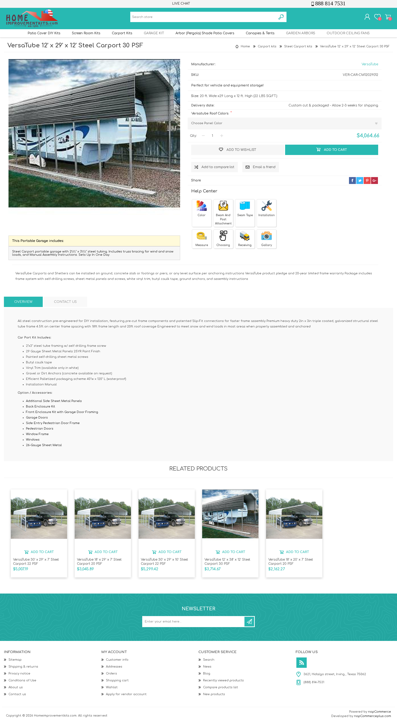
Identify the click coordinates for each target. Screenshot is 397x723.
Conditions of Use (22, 680)
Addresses (114, 666)
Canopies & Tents (260, 33)
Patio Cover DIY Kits (44, 33)
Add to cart (42, 552)
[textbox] (203, 17)
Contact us (17, 694)
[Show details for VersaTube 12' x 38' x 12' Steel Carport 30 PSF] (230, 517)
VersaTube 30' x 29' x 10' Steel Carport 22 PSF (164, 561)
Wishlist (112, 687)
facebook (352, 180)
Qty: (193, 136)
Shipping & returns (23, 666)
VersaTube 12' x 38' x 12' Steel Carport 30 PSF (227, 561)
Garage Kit (154, 33)
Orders (111, 673)
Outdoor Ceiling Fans (348, 33)
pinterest (367, 180)
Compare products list (220, 687)
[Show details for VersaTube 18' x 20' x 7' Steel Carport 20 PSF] (294, 517)
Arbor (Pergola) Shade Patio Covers (205, 33)
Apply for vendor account (126, 694)
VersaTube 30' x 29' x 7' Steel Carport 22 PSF (36, 561)
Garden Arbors (300, 33)
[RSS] (301, 662)
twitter (359, 180)
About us (16, 687)
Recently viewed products (223, 680)
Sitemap (15, 659)
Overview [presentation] (23, 302)
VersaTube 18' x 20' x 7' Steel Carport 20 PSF (290, 561)
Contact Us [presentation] (65, 302)
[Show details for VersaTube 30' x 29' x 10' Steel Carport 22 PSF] (167, 517)
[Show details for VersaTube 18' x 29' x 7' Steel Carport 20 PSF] (103, 517)
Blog (206, 673)
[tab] (23, 302)
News (207, 666)
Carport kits (122, 33)
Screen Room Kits (86, 33)
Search (208, 659)
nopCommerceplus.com (372, 716)
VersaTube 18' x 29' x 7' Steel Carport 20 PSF (99, 561)
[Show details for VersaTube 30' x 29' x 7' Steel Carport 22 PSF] (39, 517)
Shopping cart (388, 17)
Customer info (117, 659)
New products (214, 694)
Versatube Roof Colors (210, 113)
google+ (374, 180)
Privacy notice (19, 673)
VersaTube (370, 64)
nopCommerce (379, 711)
